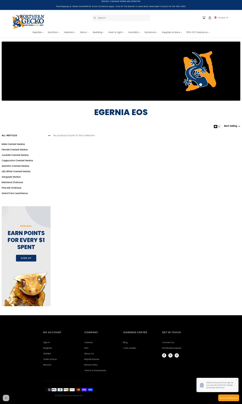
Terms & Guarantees (95, 370)
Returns (47, 364)
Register (47, 347)
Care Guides (129, 347)
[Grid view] (215, 126)
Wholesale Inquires (172, 347)
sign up (26, 258)
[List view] (219, 126)
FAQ (86, 347)
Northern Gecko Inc (73, 395)
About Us (89, 353)
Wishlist (47, 353)
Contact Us (168, 342)
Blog (125, 342)
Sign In (46, 342)
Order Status (50, 359)
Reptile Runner (91, 359)
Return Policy (91, 364)
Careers (88, 342)
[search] (121, 18)
